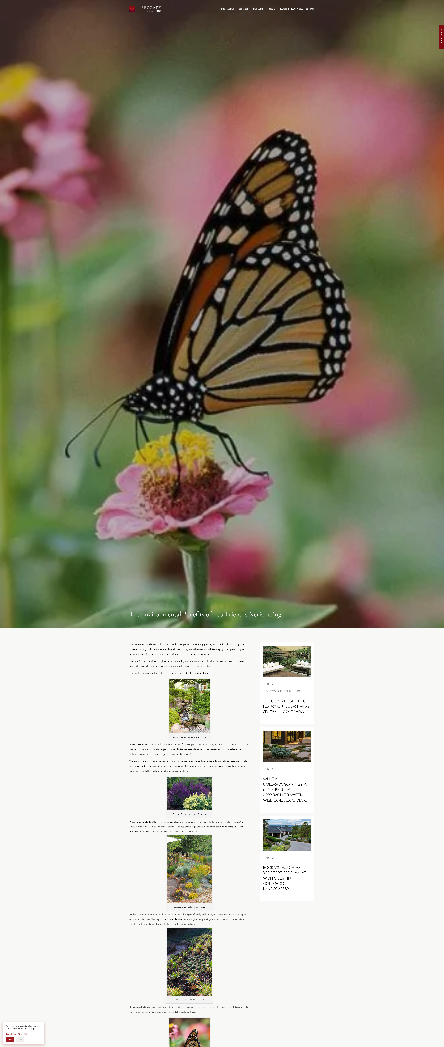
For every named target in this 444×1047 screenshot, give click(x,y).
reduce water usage (156, 754)
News (272, 9)
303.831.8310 (441, 37)
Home (222, 9)
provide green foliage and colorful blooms (169, 771)
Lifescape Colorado (138, 661)
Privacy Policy (23, 1034)
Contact (309, 9)
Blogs (269, 684)
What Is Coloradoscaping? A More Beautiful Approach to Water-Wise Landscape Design (286, 789)
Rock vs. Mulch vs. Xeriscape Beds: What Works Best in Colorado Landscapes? (284, 878)
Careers (284, 9)
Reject (19, 1039)
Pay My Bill (297, 9)
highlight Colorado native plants (206, 826)
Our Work (258, 9)
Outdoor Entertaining (282, 691)
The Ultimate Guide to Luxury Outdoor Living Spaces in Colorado (286, 706)
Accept (10, 1039)
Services (243, 9)
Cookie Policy (11, 1034)
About (230, 9)
